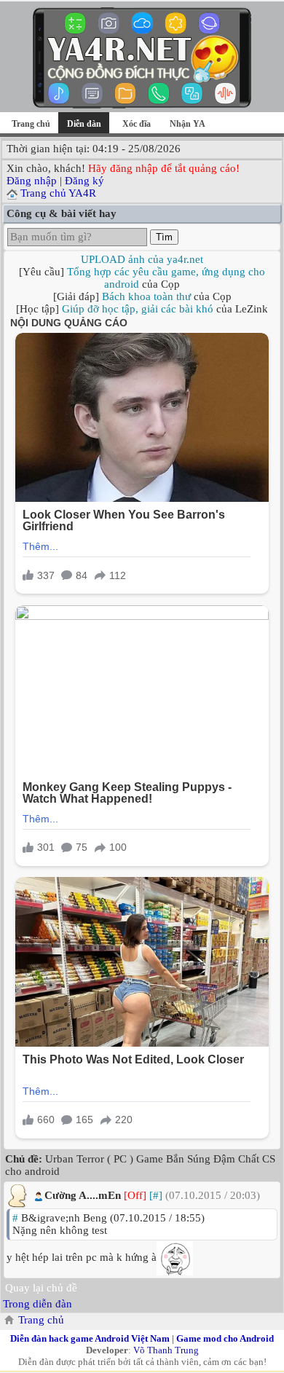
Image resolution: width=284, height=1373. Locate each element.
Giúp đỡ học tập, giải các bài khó (137, 309)
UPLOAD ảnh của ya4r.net (142, 259)
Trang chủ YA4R (58, 193)
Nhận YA (187, 124)
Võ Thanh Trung (166, 1350)
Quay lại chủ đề (41, 1288)
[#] (155, 1195)
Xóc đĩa (136, 124)
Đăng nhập (32, 180)
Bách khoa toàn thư (146, 296)
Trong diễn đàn (37, 1304)
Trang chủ (31, 124)
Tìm (164, 237)
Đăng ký (84, 180)
